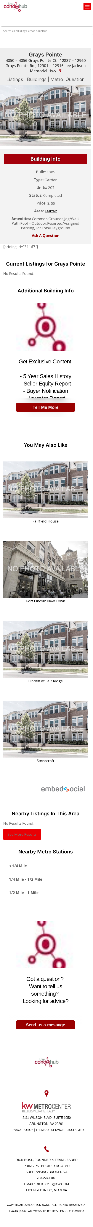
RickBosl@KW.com (52, 1184)
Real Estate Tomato (68, 1210)
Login (14, 1210)
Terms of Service (50, 1130)
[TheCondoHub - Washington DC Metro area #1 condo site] (15, 6)
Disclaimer (75, 1130)
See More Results (22, 834)
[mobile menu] (87, 6)
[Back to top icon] (84, 1218)
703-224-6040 (46, 1178)
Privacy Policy (21, 1130)
